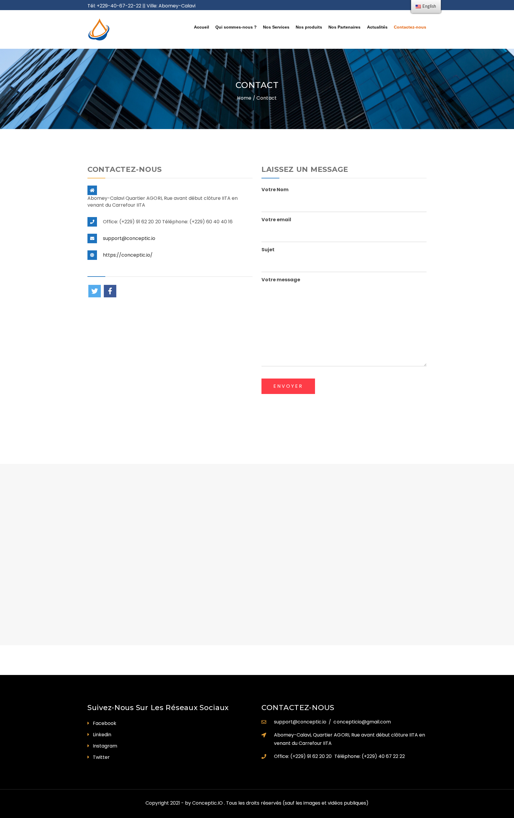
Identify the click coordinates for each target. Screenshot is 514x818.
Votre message (280, 279)
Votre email (276, 219)
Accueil (201, 27)
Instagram (105, 745)
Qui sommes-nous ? (235, 27)
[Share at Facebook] (110, 291)
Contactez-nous (410, 27)
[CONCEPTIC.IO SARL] (126, 29)
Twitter (101, 757)
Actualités (377, 27)
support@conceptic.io (129, 238)
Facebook (104, 723)
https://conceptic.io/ (128, 255)
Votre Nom (275, 189)
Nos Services (276, 27)
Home (244, 98)
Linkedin (102, 734)
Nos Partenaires (344, 27)
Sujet (268, 249)
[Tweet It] (94, 291)
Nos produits (309, 27)
